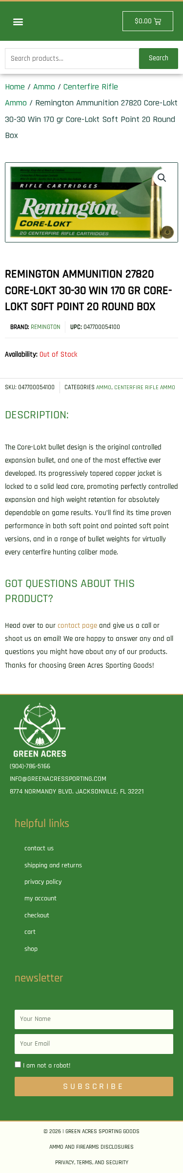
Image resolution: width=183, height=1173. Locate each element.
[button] (18, 21)
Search (158, 58)
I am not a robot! (46, 1065)
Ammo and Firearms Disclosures (91, 1147)
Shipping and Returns (53, 865)
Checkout (36, 915)
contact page (77, 625)
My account (40, 898)
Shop (31, 949)
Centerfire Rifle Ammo (144, 387)
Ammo (44, 86)
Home (15, 86)
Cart (30, 932)
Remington (46, 327)
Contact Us (39, 848)
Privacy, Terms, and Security (91, 1162)
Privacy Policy (42, 882)
